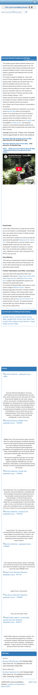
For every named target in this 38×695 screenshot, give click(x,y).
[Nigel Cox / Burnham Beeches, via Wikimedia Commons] (19, 551)
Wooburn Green (19, 287)
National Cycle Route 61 (21, 321)
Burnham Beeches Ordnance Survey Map (17, 138)
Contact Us (12, 684)
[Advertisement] (19, 36)
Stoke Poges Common (10, 278)
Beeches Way (11, 111)
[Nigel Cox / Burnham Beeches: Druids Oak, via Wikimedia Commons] (19, 479)
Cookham (29, 120)
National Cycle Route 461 (24, 299)
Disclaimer (20, 684)
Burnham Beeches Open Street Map (15, 143)
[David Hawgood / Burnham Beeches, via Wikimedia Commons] (19, 382)
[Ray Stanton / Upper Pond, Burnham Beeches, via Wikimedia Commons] (19, 580)
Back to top (33, 682)
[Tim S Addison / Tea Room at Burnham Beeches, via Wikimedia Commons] (19, 602)
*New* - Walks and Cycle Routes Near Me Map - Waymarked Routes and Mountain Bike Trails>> (19, 150)
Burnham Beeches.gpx (11, 661)
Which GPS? (5, 686)
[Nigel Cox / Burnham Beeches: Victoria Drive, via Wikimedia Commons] (19, 519)
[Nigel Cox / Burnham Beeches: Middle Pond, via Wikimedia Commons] (19, 428)
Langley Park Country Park (26, 276)
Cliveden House (16, 123)
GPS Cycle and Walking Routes (16, 7)
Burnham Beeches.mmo (11, 672)
